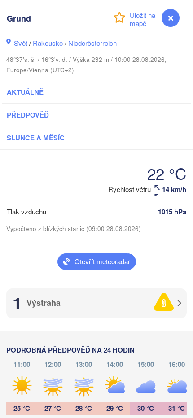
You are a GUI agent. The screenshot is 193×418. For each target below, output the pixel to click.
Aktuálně (25, 92)
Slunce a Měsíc (36, 138)
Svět (20, 43)
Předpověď (28, 115)
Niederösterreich (92, 43)
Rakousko (48, 43)
